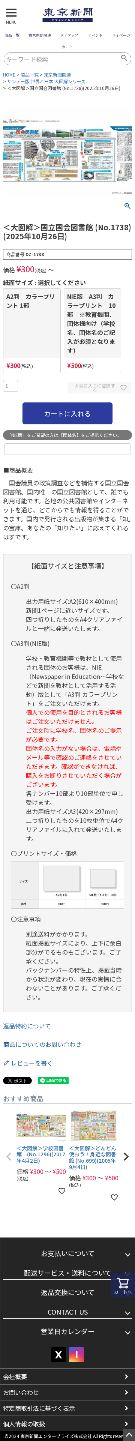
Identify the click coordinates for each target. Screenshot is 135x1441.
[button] (9, 1156)
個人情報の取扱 (24, 1423)
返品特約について (27, 1025)
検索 (124, 59)
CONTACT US (68, 1311)
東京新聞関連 (39, 35)
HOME (9, 74)
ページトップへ (129, 1435)
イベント (95, 35)
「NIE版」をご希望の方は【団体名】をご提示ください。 (64, 435)
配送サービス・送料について (67, 1272)
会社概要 (15, 1376)
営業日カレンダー (67, 1331)
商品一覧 (12, 35)
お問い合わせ (21, 1392)
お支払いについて (67, 1253)
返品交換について (67, 1292)
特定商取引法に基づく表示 (39, 1407)
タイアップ (69, 35)
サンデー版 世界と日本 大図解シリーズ (46, 81)
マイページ (121, 35)
